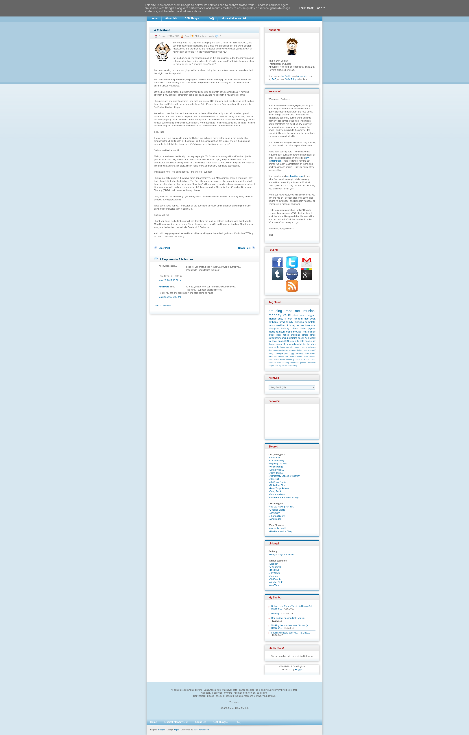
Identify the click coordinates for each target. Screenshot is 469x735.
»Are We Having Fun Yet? (281, 506)
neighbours (273, 366)
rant (289, 311)
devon (277, 360)
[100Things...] (193, 18)
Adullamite (164, 287)
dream (306, 350)
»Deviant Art (275, 567)
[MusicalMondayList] (234, 18)
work (307, 338)
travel (284, 366)
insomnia (310, 325)
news (272, 325)
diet (304, 344)
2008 (305, 357)
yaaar (304, 347)
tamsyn (280, 331)
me (206, 36)
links (303, 328)
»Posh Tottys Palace (279, 488)
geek (312, 318)
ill (285, 318)
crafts (312, 353)
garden (303, 363)
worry (289, 366)
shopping (295, 335)
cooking (285, 363)
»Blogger (273, 564)
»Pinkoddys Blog (277, 485)
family (289, 321)
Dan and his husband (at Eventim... (288, 618)
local (274, 341)
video (295, 328)
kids (306, 318)
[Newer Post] (246, 248)
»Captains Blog (276, 460)
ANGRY (312, 357)
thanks (272, 344)
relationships (309, 331)
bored (271, 360)
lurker (299, 350)
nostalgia (279, 353)
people (308, 341)
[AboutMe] (171, 18)
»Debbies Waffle (277, 510)
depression (273, 350)
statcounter (274, 338)
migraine (293, 338)
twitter (299, 356)
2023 (313, 360)
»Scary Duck (275, 491)
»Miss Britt (274, 479)
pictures (299, 321)
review (293, 341)
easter (293, 350)
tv (298, 341)
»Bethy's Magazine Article (281, 554)
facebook (294, 363)
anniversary (284, 350)
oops (289, 331)
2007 (308, 360)
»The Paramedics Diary (280, 531)
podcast (296, 360)
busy (280, 318)
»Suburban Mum (277, 494)
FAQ (274, 79)
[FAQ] (211, 18)
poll (286, 353)
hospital (289, 360)
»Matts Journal (276, 473)
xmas (312, 335)
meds (272, 331)
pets (278, 335)
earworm (272, 356)
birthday (290, 325)
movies (297, 331)
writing (294, 366)
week (312, 338)
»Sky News (274, 573)
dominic (289, 347)
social (301, 338)
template (310, 321)
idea (271, 347)
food (286, 344)
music (271, 335)
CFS (197, 36)
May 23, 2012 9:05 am (170, 297)
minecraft (311, 363)
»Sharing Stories (277, 516)
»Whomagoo (275, 519)
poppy (291, 353)
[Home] (154, 18)
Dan (187, 36)
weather (280, 325)
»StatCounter (275, 579)
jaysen (311, 328)
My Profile (286, 76)
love (286, 356)
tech (289, 318)
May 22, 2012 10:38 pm (170, 280)
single (305, 335)
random (298, 318)
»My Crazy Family (277, 482)
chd (300, 344)
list (314, 341)
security (299, 353)
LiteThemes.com (201, 730)
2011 (307, 353)
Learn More (306, 8)
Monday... (276, 613)
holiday (285, 328)
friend (282, 360)
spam (281, 341)
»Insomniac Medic (278, 528)
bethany (273, 321)
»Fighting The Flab (278, 463)
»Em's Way (274, 513)
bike (279, 363)
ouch (211, 36)
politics (293, 356)
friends (272, 318)
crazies (300, 325)
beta (302, 341)
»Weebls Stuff (275, 582)
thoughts (311, 344)
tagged (311, 315)
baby (282, 347)
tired (282, 321)
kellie (202, 36)
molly (276, 347)
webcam (311, 347)
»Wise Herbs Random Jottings (284, 497)
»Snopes (273, 576)
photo (296, 315)
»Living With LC (276, 470)
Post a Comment (163, 305)
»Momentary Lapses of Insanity (284, 476)
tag (280, 366)
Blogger (298, 669)
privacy (297, 347)
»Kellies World (276, 467)
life (270, 341)
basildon (272, 363)
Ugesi (176, 730)
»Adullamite (274, 457)
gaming (284, 338)
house (286, 335)
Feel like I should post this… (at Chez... (290, 632)
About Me (302, 76)
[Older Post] (162, 248)
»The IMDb (274, 570)
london (281, 356)
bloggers (274, 328)
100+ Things (291, 79)
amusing (275, 311)
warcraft (280, 344)
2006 (303, 360)
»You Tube (274, 585)
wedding (293, 344)
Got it (321, 8)
